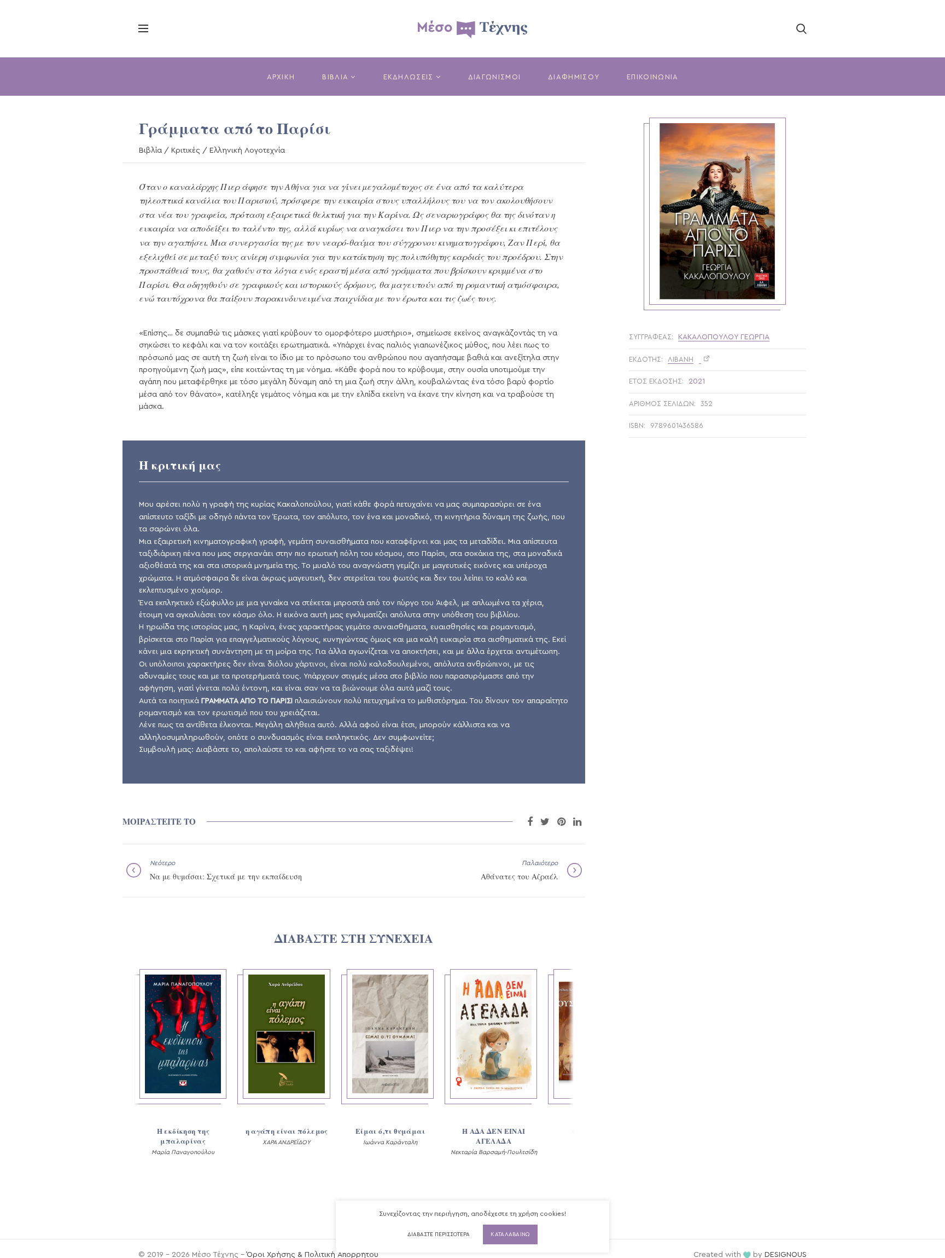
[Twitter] (544, 822)
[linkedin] (577, 822)
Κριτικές (185, 150)
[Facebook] (529, 822)
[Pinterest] (561, 822)
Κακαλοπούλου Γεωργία (723, 337)
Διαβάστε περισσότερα (438, 1234)
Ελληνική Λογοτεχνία (247, 150)
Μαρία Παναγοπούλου (182, 1152)
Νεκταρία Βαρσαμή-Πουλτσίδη (494, 1152)
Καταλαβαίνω (510, 1234)
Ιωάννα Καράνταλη (390, 1142)
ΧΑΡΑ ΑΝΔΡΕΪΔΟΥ (286, 1142)
